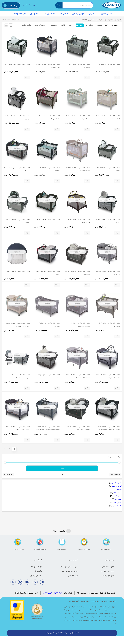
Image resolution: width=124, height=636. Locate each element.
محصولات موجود (39, 25)
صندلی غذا (64, 14)
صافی (62, 468)
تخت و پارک (50, 14)
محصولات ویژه (52, 25)
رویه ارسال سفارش (107, 571)
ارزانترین (71, 25)
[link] (42, 582)
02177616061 (58, 593)
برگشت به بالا (59, 531)
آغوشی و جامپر (78, 14)
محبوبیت (99, 25)
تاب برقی (92, 14)
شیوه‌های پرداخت (108, 575)
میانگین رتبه (89, 25)
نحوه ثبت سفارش (108, 566)
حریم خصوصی (73, 575)
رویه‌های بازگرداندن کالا (70, 571)
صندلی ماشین (106, 14)
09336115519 (47, 593)
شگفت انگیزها (26, 25)
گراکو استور (111, 5)
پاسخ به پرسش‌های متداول (68, 566)
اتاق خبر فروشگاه (36, 566)
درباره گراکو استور (36, 575)
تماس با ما (38, 571)
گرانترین (62, 25)
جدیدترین (79, 25)
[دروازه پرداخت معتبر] (17, 610)
